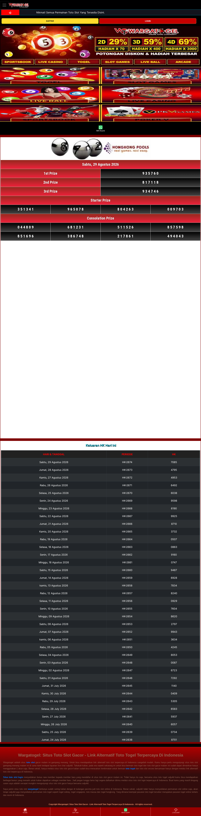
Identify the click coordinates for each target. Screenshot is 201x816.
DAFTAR (50, 21)
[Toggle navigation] (4, 5)
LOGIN (148, 21)
